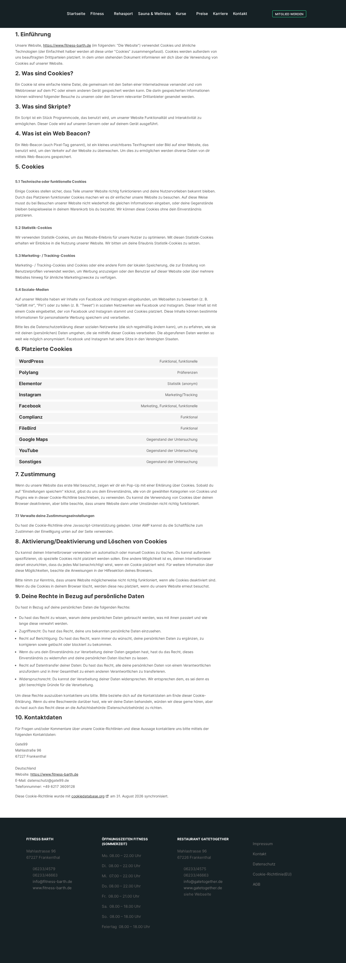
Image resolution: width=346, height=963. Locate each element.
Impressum (263, 843)
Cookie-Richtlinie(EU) (272, 874)
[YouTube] (332, 14)
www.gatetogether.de (203, 887)
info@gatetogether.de (203, 881)
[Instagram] (325, 14)
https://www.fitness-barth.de (67, 45)
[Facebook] (317, 14)
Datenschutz (264, 864)
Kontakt (259, 853)
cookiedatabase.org (88, 796)
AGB (256, 884)
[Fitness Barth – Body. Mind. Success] (29, 14)
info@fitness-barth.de (52, 881)
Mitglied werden (289, 14)
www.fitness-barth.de (52, 887)
